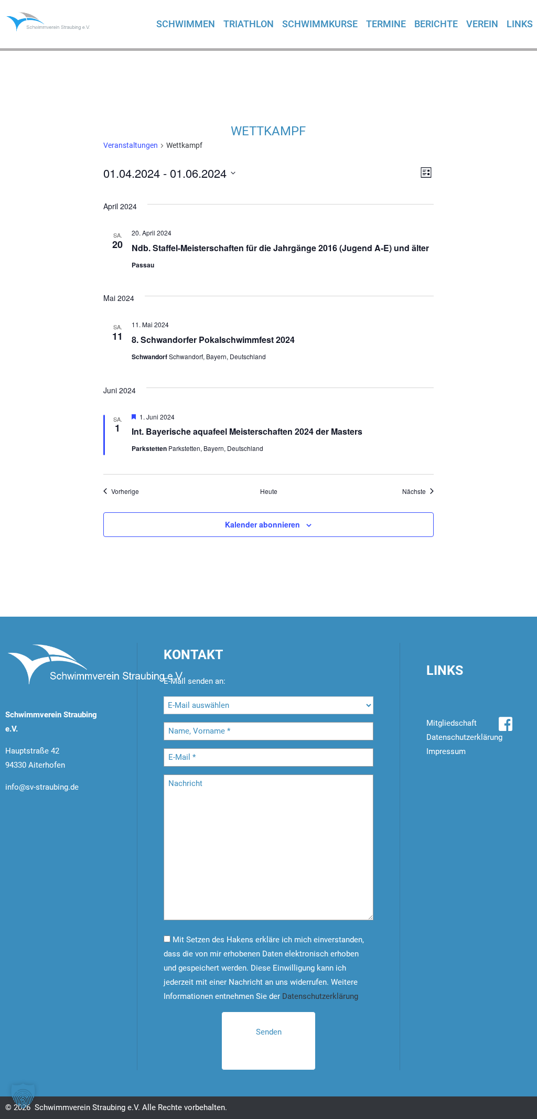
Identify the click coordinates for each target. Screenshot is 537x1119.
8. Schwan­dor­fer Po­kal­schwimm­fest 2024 (213, 339)
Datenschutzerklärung (320, 996)
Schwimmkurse (320, 23)
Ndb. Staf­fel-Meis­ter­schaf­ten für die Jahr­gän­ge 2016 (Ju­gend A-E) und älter (280, 248)
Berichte (436, 23)
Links (520, 23)
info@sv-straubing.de (42, 787)
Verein (482, 23)
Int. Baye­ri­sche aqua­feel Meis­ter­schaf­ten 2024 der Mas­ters (247, 431)
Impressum (446, 751)
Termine (386, 23)
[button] (23, 1096)
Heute (268, 491)
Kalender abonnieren (262, 524)
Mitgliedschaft (451, 723)
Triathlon (248, 23)
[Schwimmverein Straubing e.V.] (55, 21)
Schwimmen (185, 23)
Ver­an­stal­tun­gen (130, 145)
